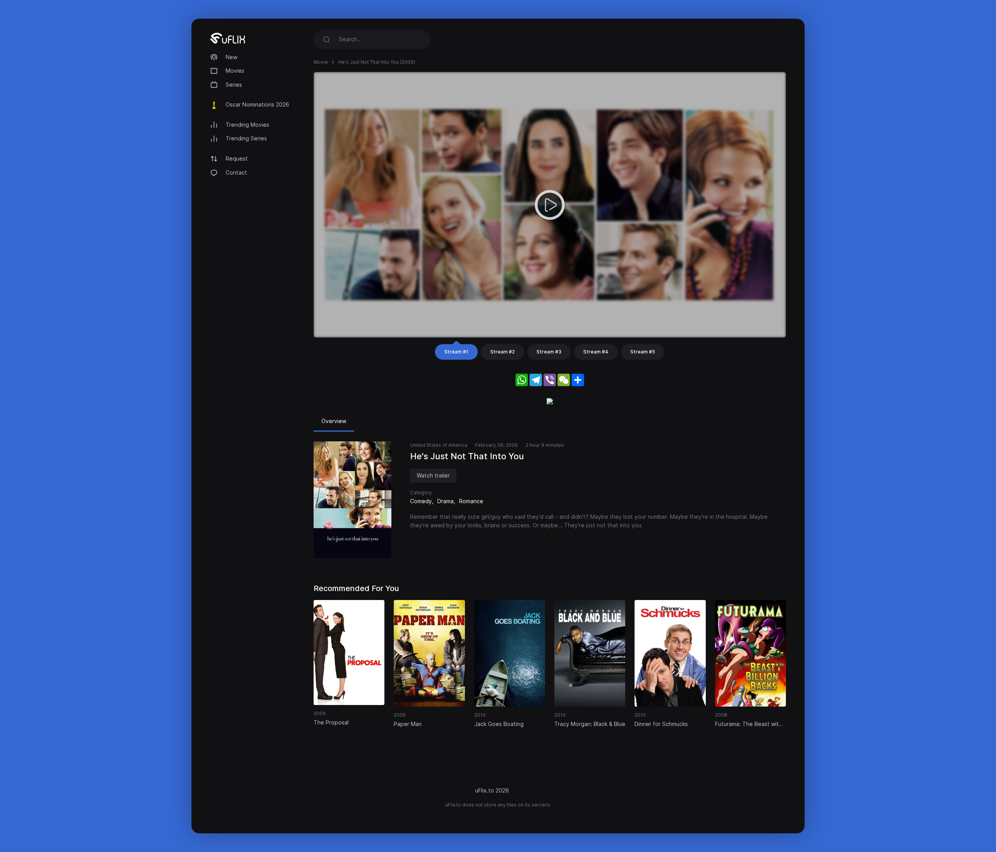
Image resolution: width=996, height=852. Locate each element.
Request (237, 158)
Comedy (421, 501)
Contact (236, 172)
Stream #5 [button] (642, 352)
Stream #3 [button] (549, 352)
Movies (235, 70)
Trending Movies (247, 124)
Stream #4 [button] (595, 352)
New (231, 57)
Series (234, 84)
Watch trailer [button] (433, 475)
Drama (445, 501)
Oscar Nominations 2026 (257, 104)
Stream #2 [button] (502, 352)
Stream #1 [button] (456, 352)
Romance (471, 501)
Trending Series (246, 138)
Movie (321, 62)
